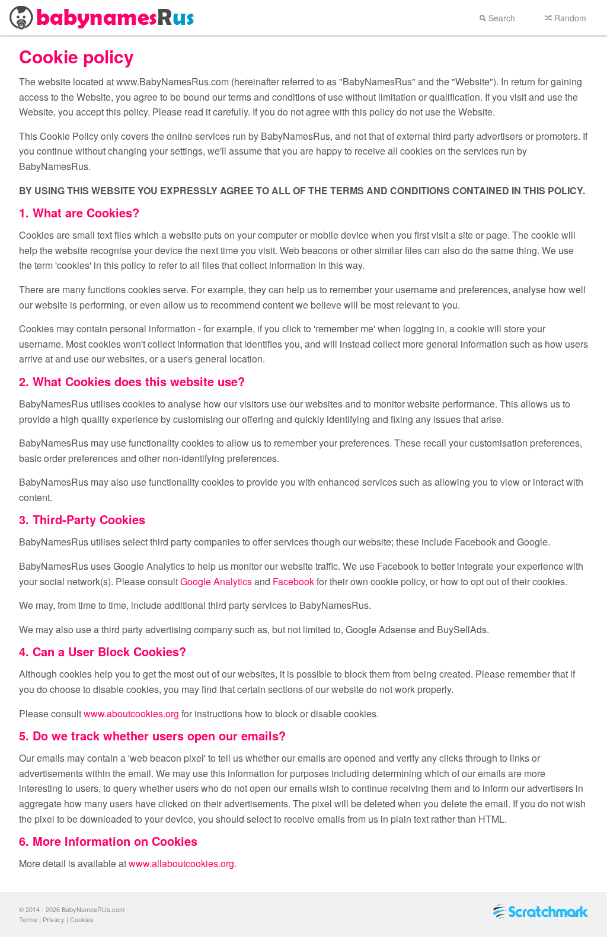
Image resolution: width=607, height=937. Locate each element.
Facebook (293, 581)
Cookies (82, 919)
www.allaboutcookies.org (181, 863)
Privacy (54, 919)
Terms (28, 919)
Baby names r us (104, 18)
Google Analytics (216, 581)
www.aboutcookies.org (131, 713)
